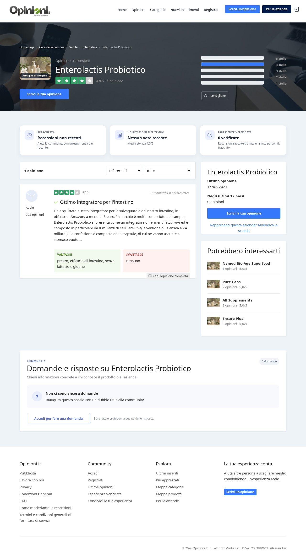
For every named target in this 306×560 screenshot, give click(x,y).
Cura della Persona (52, 47)
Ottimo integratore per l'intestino (96, 202)
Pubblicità (28, 473)
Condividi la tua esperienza (110, 500)
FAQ (23, 500)
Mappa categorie (170, 487)
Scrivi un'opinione (242, 9)
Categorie (158, 9)
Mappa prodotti (169, 493)
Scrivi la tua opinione (44, 94)
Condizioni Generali (36, 493)
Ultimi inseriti (167, 473)
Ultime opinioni (100, 487)
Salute (73, 47)
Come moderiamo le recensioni (45, 507)
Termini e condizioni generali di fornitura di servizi (45, 517)
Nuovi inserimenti (184, 9)
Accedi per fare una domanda (58, 418)
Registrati (211, 9)
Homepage (27, 47)
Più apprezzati (167, 480)
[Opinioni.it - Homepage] (30, 10)
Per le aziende (277, 9)
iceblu (30, 207)
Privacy (26, 487)
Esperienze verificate (104, 493)
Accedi (296, 9)
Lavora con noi (32, 480)
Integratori (89, 47)
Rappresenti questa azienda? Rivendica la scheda (244, 227)
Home (122, 9)
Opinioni (138, 9)
